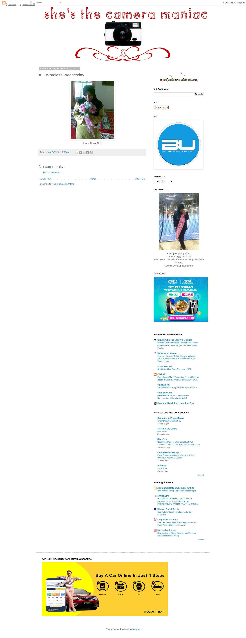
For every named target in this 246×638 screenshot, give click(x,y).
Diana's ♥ (162, 439)
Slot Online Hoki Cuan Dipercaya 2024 (174, 369)
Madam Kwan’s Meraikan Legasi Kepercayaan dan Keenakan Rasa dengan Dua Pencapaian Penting (177, 345)
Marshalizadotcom (166, 530)
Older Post (140, 179)
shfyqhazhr (163, 496)
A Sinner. (162, 465)
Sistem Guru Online (167, 428)
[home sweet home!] (27, 5)
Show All (201, 475)
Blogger (136, 629)
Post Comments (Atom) (63, 184)
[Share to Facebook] (87, 152)
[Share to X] (84, 152)
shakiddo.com (164, 392)
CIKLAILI (161, 374)
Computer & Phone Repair (170, 418)
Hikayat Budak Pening (168, 509)
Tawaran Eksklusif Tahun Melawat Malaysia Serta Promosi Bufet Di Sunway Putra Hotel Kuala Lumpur (176, 358)
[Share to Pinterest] (91, 152)
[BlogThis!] (80, 152)
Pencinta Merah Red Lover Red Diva (175, 403)
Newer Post (45, 179)
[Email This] (77, 152)
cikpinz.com (163, 385)
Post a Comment (51, 172)
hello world (162, 431)
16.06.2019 (162, 468)
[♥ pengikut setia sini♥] (11, 5)
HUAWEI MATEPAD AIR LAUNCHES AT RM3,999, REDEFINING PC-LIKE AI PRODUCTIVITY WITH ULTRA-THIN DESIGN (177, 501)
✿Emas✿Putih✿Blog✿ (168, 452)
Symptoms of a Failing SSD (169, 421)
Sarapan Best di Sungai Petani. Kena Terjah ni (177, 387)
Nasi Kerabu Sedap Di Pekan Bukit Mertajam (176, 491)
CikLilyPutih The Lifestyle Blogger (174, 340)
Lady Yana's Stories (167, 519)
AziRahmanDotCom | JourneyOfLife (175, 488)
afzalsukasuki (164, 366)
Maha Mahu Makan (166, 353)
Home (93, 179)
